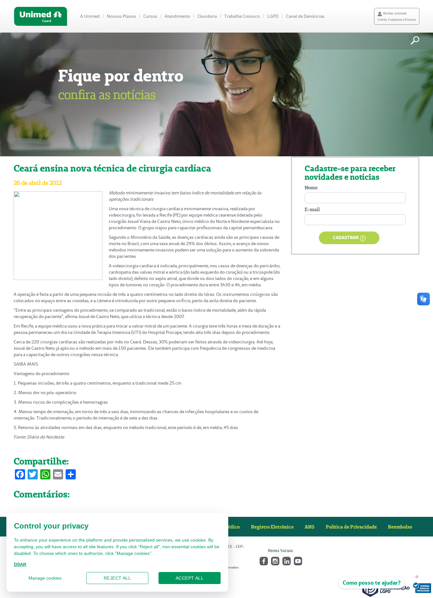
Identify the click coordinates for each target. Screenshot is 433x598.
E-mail (312, 209)
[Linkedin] (286, 560)
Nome (311, 188)
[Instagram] (274, 560)
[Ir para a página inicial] (41, 16)
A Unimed (90, 16)
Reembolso (400, 527)
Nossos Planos (121, 16)
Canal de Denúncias (305, 16)
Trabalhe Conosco (242, 16)
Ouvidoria (207, 16)
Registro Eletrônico (272, 527)
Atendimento (177, 16)
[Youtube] (297, 560)
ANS (309, 527)
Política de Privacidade (351, 527)
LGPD (273, 16)
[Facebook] (263, 560)
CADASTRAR (346, 237)
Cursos (150, 16)
